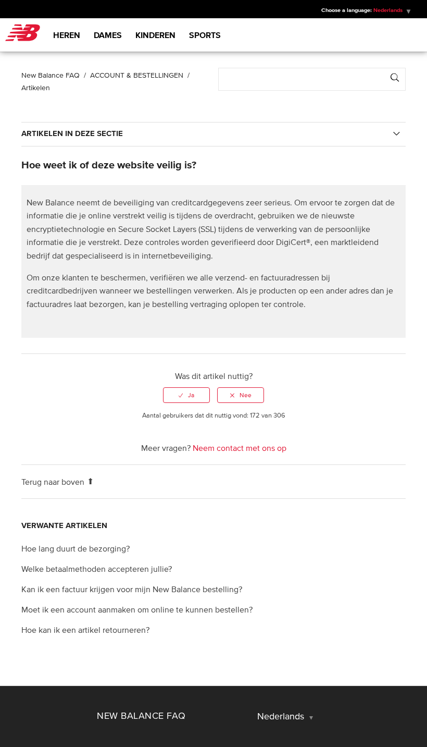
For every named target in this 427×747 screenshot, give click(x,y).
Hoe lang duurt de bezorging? (75, 548)
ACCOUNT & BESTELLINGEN (136, 75)
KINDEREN (155, 35)
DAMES (108, 35)
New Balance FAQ (50, 75)
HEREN (66, 35)
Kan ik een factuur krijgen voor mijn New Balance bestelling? (131, 589)
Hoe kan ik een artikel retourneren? (85, 629)
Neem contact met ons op (239, 447)
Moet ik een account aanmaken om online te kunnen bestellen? (137, 609)
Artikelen (35, 88)
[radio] (186, 395)
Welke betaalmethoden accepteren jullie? (96, 568)
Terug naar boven (52, 481)
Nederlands (282, 716)
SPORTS (205, 35)
